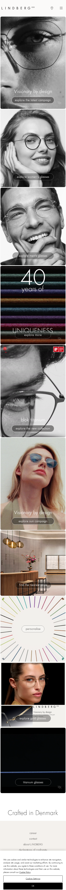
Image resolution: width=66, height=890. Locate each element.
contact (33, 839)
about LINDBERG (33, 844)
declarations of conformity (33, 850)
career (33, 833)
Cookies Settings (33, 878)
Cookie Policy (25, 872)
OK (33, 886)
